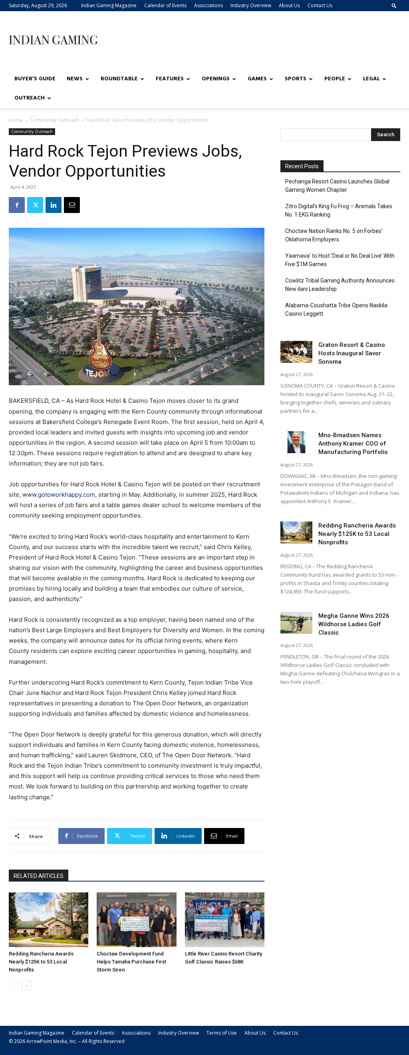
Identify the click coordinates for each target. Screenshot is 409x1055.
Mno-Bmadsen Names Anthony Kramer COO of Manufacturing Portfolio (353, 444)
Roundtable (119, 79)
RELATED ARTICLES (39, 876)
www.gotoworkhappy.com (58, 494)
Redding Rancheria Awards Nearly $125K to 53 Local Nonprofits (41, 962)
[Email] (72, 205)
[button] (394, 5)
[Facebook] (17, 205)
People (334, 79)
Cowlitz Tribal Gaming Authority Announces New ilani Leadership (340, 284)
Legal (371, 79)
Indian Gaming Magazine (109, 5)
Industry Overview (250, 5)
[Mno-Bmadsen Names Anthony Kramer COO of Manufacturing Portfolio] (296, 442)
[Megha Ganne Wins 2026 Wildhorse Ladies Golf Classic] (296, 623)
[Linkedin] (54, 205)
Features (170, 79)
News (75, 79)
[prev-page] (14, 986)
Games (257, 79)
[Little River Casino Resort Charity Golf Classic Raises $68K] (224, 919)
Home (16, 120)
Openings (216, 79)
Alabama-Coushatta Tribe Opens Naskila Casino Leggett (336, 309)
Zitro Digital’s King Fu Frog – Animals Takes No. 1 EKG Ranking (338, 210)
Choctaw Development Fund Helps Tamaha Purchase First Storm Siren (131, 962)
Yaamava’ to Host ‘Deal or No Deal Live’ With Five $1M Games (340, 260)
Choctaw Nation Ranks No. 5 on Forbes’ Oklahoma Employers (334, 235)
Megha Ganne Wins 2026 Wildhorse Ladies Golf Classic (353, 624)
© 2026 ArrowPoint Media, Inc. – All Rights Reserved (67, 1041)
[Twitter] (35, 205)
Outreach (29, 98)
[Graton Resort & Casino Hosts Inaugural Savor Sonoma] (296, 352)
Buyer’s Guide (35, 79)
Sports (295, 79)
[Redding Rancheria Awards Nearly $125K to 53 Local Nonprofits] (48, 919)
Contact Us (320, 5)
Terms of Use (221, 1032)
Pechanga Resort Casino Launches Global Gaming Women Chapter (337, 185)
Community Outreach (54, 120)
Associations (208, 5)
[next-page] (27, 986)
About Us (289, 5)
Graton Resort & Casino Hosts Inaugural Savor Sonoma (351, 353)
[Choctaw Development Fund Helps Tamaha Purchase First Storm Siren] (136, 919)
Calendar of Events (165, 5)
